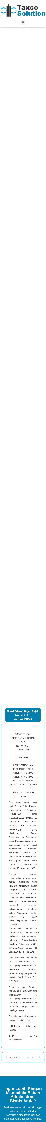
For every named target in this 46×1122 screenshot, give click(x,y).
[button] (23, 22)
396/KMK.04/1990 (24, 928)
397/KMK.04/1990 (24, 932)
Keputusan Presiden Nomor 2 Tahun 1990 (23, 917)
